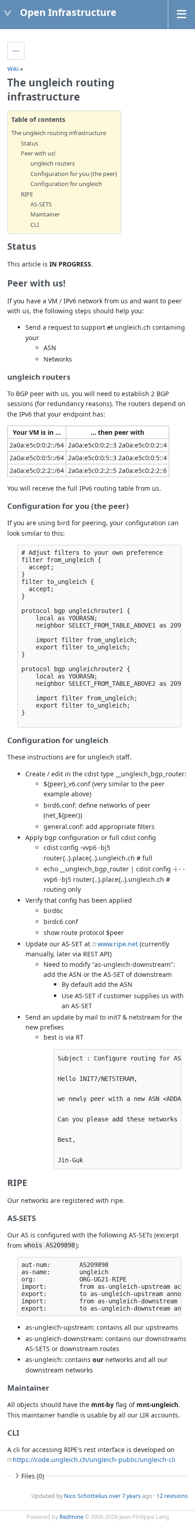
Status (29, 143)
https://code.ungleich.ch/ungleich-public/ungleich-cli (94, 1459)
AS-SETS (41, 204)
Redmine (71, 1517)
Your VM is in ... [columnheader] (37, 432)
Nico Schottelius (85, 1496)
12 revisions (172, 1496)
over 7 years (125, 1496)
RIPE (27, 194)
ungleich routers (52, 163)
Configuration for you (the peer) (73, 174)
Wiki (13, 69)
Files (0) (32, 1476)
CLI (34, 225)
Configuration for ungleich (66, 184)
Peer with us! (38, 153)
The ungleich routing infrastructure (58, 133)
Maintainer (45, 214)
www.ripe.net (118, 944)
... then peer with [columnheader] (117, 432)
